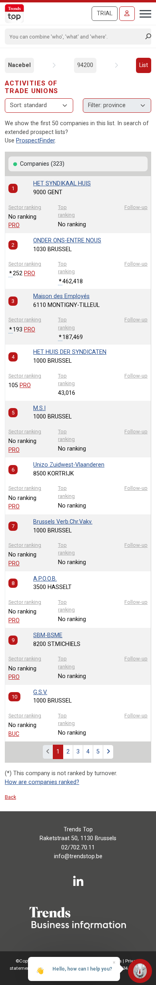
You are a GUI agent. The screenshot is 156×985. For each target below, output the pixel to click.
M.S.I (39, 408)
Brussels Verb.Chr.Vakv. (62, 521)
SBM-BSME (47, 635)
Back (10, 797)
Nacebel (19, 65)
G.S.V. (40, 692)
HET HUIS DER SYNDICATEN (69, 352)
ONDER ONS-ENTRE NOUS (67, 240)
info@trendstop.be (78, 856)
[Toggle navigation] (143, 12)
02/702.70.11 (78, 847)
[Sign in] (127, 13)
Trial (104, 13)
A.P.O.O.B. (45, 578)
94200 (85, 65)
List (143, 65)
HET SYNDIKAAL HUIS (62, 183)
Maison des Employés (61, 296)
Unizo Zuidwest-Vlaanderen (68, 464)
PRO (14, 225)
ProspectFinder (35, 140)
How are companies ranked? (42, 782)
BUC (13, 734)
